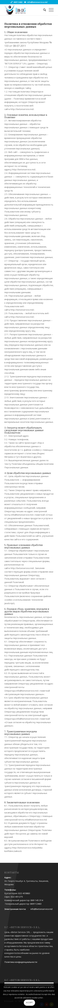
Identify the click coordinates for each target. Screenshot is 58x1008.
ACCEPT (29, 1002)
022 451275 (17, 896)
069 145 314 (37, 900)
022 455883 (24, 893)
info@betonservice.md (37, 2)
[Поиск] (43, 9)
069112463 (18, 2)
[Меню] (50, 9)
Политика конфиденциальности (20, 962)
